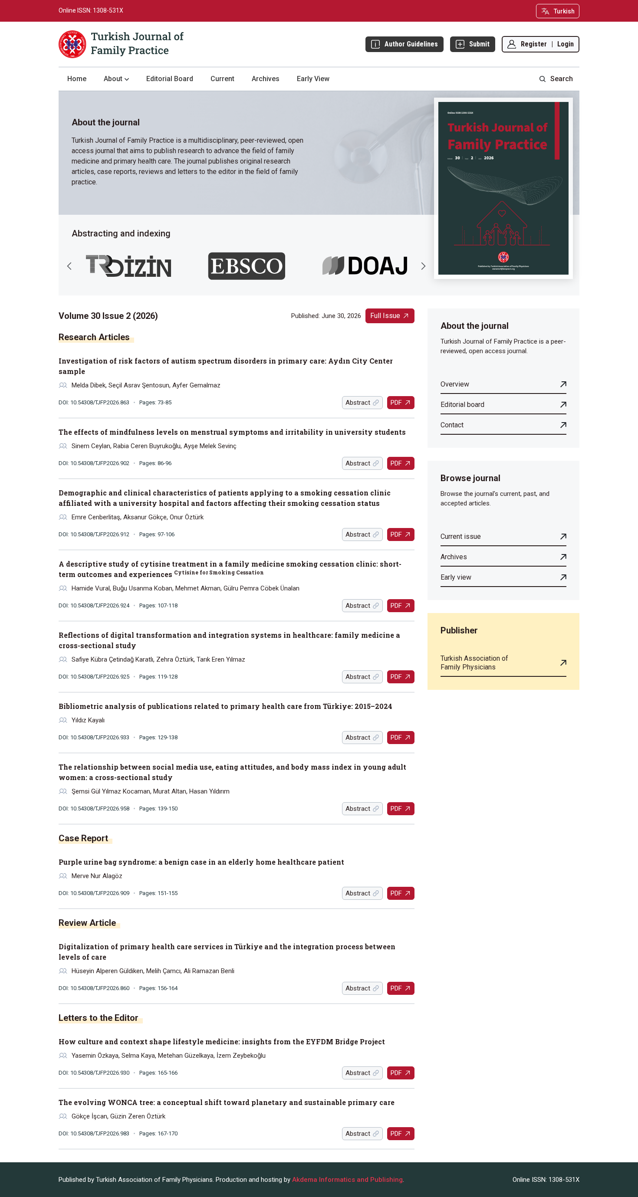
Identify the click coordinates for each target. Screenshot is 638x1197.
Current (222, 79)
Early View (313, 79)
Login (565, 44)
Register (534, 44)
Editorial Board (169, 79)
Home (76, 79)
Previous (69, 266)
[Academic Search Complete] (246, 266)
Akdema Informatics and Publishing (347, 1180)
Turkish (564, 11)
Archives (266, 79)
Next (423, 266)
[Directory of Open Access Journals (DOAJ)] (364, 265)
